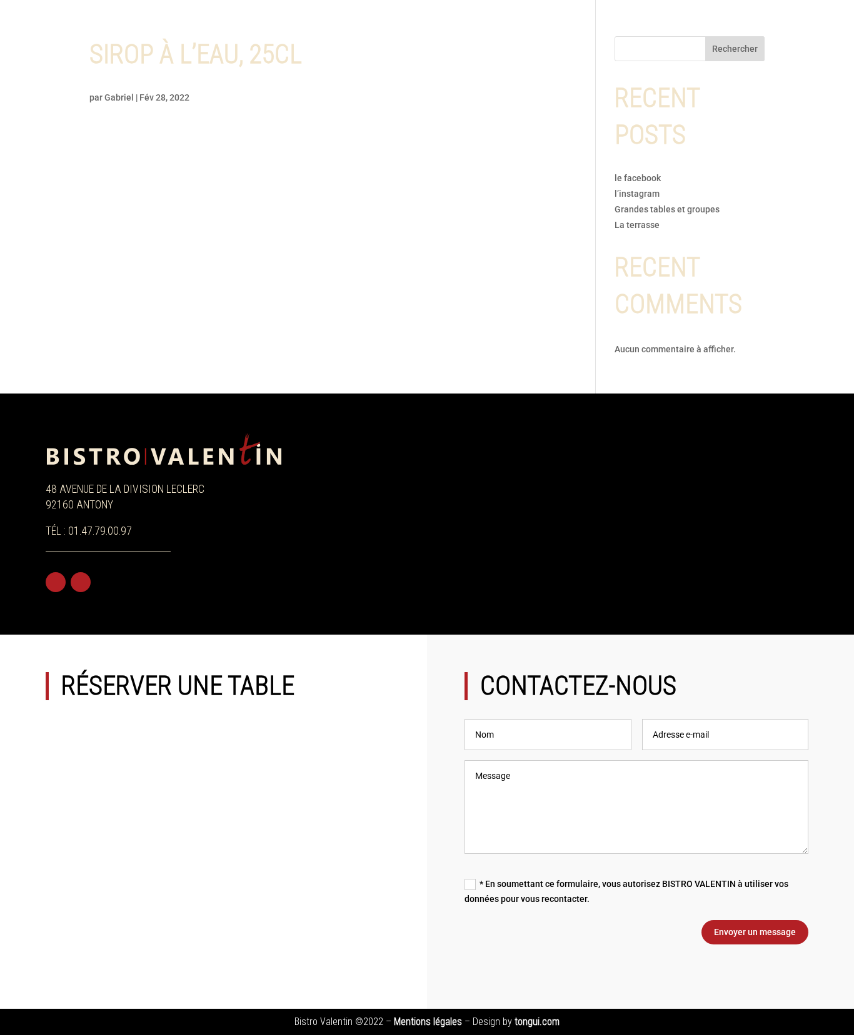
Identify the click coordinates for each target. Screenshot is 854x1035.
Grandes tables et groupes (667, 209)
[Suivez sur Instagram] (81, 582)
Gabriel (119, 97)
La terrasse (637, 225)
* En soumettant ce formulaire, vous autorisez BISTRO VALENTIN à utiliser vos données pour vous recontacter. (626, 891)
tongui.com (537, 1022)
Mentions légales (428, 1022)
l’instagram (638, 194)
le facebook (638, 178)
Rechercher (735, 49)
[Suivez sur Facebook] (56, 582)
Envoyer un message (755, 932)
